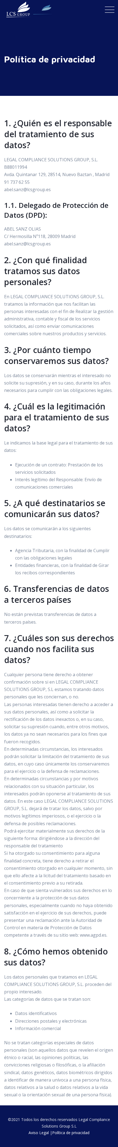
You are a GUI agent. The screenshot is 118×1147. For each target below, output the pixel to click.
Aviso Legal (39, 1132)
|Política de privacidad (69, 1132)
